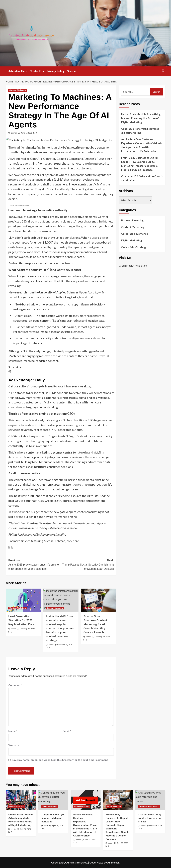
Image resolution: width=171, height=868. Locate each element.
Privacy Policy (55, 71)
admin (14, 133)
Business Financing (132, 220)
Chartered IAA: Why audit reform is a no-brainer (142, 178)
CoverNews (96, 862)
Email (67, 730)
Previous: (33, 564)
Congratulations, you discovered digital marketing (140, 130)
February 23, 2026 (102, 637)
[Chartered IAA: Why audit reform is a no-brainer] (150, 800)
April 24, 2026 (90, 840)
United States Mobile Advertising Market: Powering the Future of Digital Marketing (141, 118)
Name (12, 730)
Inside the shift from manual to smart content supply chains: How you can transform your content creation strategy (59, 628)
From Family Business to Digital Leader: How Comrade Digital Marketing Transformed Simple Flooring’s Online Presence (139, 163)
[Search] (163, 71)
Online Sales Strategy (133, 247)
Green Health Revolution (133, 265)
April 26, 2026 (25, 829)
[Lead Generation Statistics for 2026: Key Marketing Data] (23, 600)
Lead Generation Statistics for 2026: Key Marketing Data (21, 620)
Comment (15, 685)
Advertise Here (17, 71)
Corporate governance (134, 233)
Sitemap (72, 71)
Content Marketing (17, 90)
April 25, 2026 (57, 826)
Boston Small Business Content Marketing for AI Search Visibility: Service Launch (95, 624)
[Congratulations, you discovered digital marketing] (53, 800)
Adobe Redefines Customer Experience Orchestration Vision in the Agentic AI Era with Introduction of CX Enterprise (141, 145)
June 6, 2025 (26, 133)
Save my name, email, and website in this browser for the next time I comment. (60, 759)
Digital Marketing (131, 240)
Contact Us (37, 71)
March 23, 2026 (155, 826)
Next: (88, 564)
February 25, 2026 (27, 629)
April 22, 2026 (122, 843)
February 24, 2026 (64, 645)
